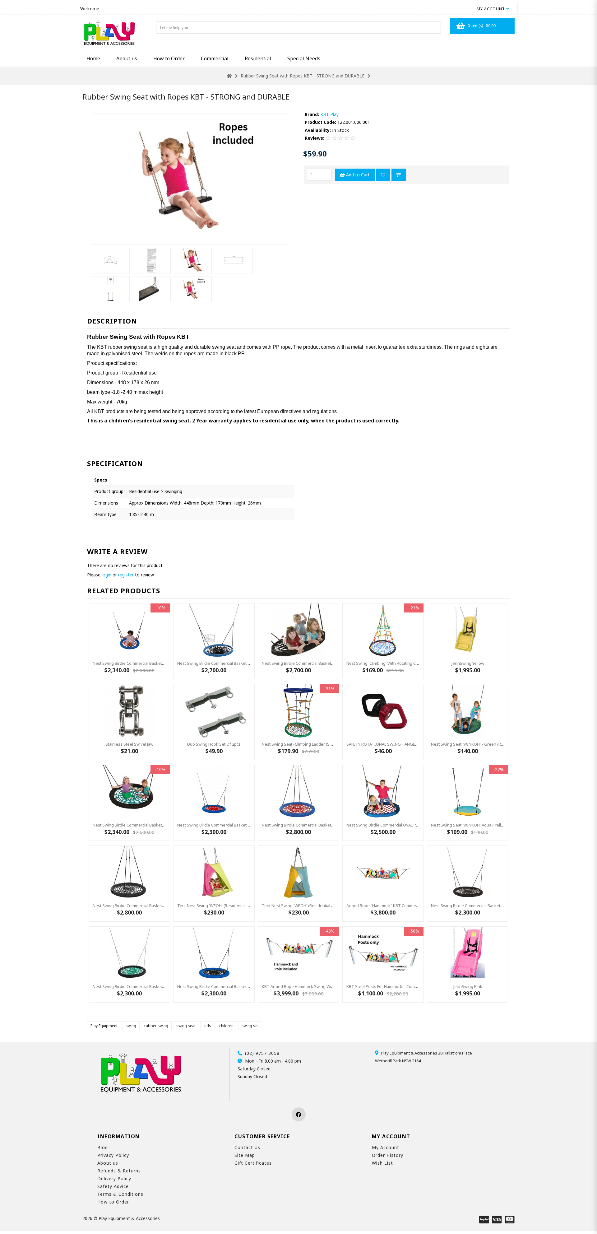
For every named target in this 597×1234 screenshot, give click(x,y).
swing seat (186, 1025)
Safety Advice (113, 1186)
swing (131, 1025)
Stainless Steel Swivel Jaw (129, 744)
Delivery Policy (114, 1178)
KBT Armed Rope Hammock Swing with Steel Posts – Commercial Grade (329, 986)
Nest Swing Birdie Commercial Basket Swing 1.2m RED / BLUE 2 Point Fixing (162, 663)
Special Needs (303, 58)
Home (93, 58)
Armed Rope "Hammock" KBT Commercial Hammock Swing (400, 905)
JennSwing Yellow (467, 663)
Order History (387, 1155)
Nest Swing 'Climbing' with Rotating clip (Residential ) (395, 663)
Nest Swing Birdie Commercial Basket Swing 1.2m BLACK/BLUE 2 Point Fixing (247, 663)
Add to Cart (357, 175)
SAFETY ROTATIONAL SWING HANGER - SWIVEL (390, 744)
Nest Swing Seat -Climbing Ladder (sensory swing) (309, 744)
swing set (250, 1025)
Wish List (382, 1163)
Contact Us (247, 1147)
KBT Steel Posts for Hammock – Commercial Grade (393, 986)
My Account (385, 1147)
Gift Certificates (253, 1163)
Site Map (244, 1155)
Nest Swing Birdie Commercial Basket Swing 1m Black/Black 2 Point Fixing (499, 905)
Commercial (215, 58)
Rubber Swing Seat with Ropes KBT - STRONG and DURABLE (302, 76)
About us (126, 58)
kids (207, 1025)
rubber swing (156, 1025)
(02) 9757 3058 (262, 1053)
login (106, 575)
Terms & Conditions (120, 1194)
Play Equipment (104, 1025)
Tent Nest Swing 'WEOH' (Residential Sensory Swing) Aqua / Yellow (324, 905)
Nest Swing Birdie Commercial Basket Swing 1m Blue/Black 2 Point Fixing (244, 986)
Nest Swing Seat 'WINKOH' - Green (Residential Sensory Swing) (490, 744)
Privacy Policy (113, 1155)
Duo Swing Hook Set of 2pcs (214, 744)
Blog (102, 1147)
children (226, 1025)
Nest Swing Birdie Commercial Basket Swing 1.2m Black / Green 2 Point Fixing (164, 825)
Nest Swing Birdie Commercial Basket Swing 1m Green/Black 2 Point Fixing (162, 986)
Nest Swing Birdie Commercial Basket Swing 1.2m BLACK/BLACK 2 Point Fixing (333, 663)
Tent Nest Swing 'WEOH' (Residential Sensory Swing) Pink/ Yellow (238, 905)
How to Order (169, 58)
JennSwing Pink (467, 986)
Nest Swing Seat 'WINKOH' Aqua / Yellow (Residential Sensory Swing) (495, 825)
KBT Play (329, 114)
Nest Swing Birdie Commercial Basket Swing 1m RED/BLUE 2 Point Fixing (243, 825)
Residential (258, 58)
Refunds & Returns (119, 1171)
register (126, 575)
